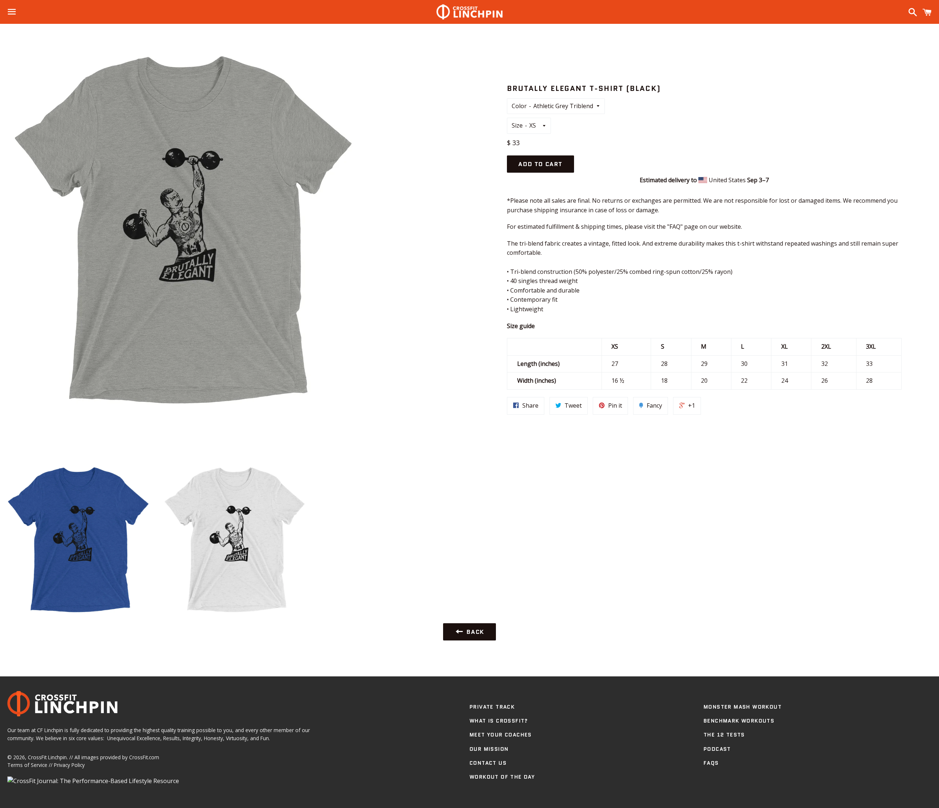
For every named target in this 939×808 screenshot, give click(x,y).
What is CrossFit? (499, 720)
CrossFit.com (144, 757)
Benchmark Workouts (739, 720)
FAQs (711, 763)
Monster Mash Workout (743, 706)
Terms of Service (27, 764)
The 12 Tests (724, 734)
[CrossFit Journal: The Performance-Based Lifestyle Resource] (93, 781)
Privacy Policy (69, 764)
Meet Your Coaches (501, 734)
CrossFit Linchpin (47, 757)
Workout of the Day (502, 777)
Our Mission (489, 749)
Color (519, 106)
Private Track (492, 706)
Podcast (717, 749)
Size (517, 125)
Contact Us (488, 763)
